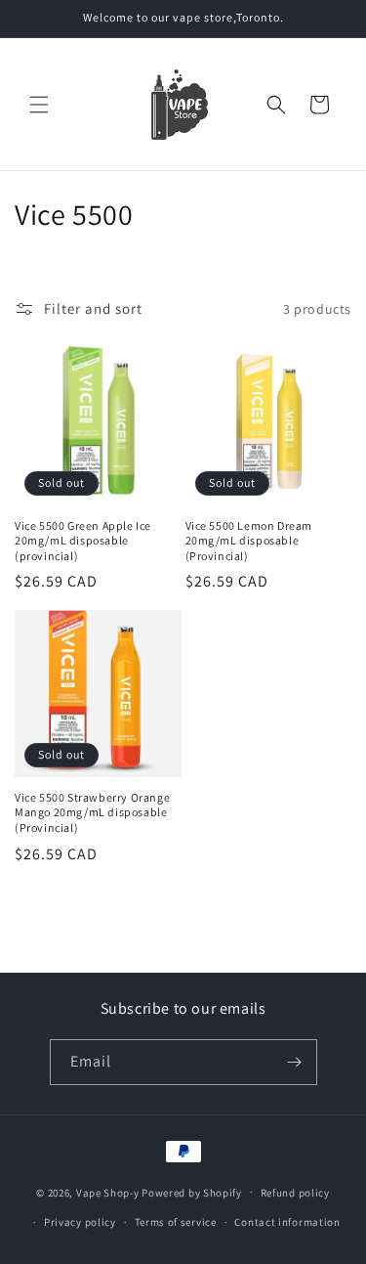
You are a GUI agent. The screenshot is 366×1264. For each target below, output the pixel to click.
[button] (39, 104)
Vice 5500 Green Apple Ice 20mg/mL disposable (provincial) (83, 540)
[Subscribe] (294, 1062)
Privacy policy (80, 1222)
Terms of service (176, 1222)
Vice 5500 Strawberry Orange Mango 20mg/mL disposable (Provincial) (92, 812)
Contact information (287, 1222)
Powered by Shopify (192, 1192)
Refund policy (295, 1192)
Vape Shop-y (108, 1192)
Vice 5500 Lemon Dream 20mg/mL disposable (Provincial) (249, 540)
